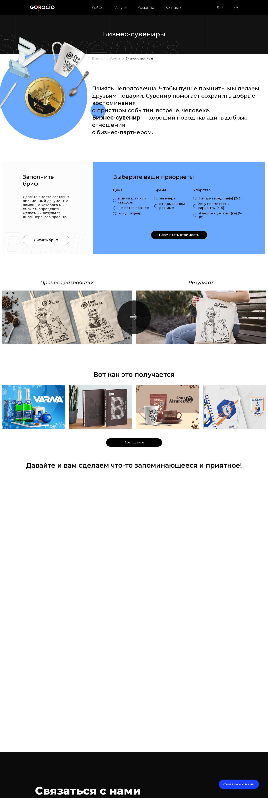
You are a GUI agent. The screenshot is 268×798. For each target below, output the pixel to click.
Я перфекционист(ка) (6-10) (220, 215)
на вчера (167, 198)
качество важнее (134, 208)
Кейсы (97, 7)
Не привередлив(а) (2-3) (220, 198)
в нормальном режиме (172, 206)
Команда (146, 7)
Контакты (173, 7)
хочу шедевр (130, 213)
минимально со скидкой (132, 200)
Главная (98, 58)
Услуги (120, 7)
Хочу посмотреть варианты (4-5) (213, 206)
